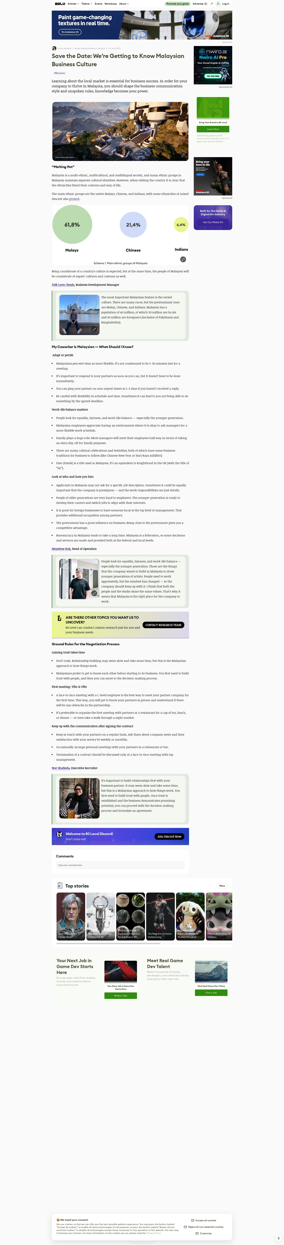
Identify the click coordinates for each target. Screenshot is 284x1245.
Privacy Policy (154, 1233)
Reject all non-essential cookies (205, 1226)
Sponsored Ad (225, 87)
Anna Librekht (64, 48)
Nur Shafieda (61, 768)
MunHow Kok (61, 549)
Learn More (213, 129)
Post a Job (211, 992)
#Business (59, 73)
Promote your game (178, 3)
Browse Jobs (120, 995)
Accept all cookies (205, 1220)
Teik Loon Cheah (63, 285)
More (222, 885)
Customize (205, 1233)
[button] (120, 131)
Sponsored (227, 198)
